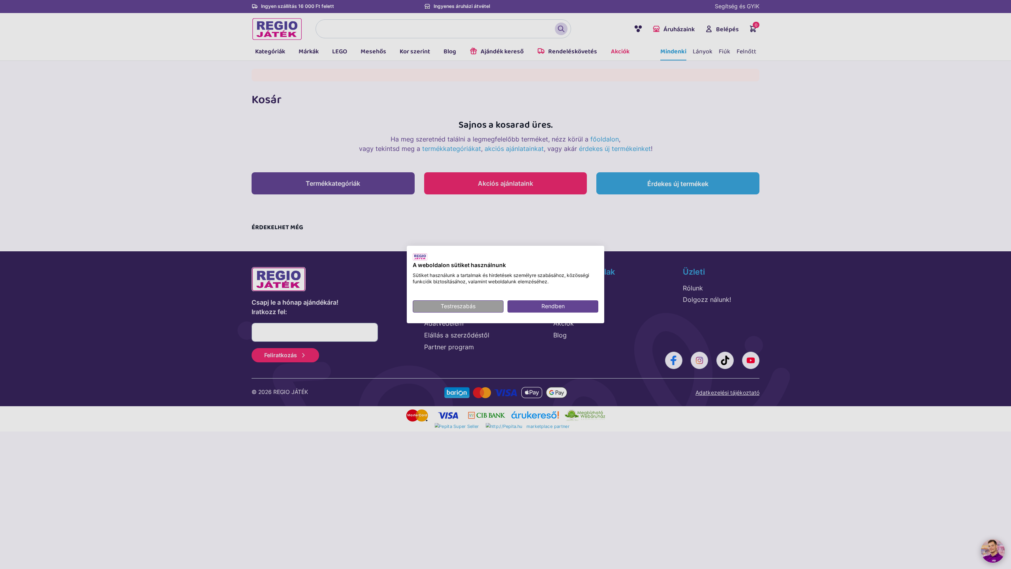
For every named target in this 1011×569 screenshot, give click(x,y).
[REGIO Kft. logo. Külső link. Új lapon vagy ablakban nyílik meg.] (420, 256)
